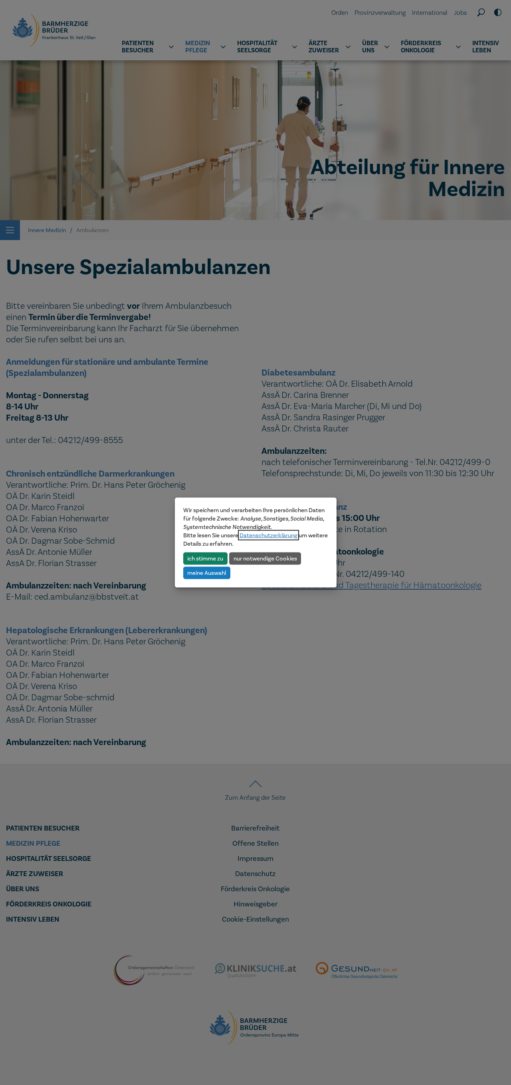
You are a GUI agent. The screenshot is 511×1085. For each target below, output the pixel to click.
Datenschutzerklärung (268, 535)
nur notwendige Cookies (265, 558)
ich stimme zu (205, 558)
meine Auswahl (206, 572)
